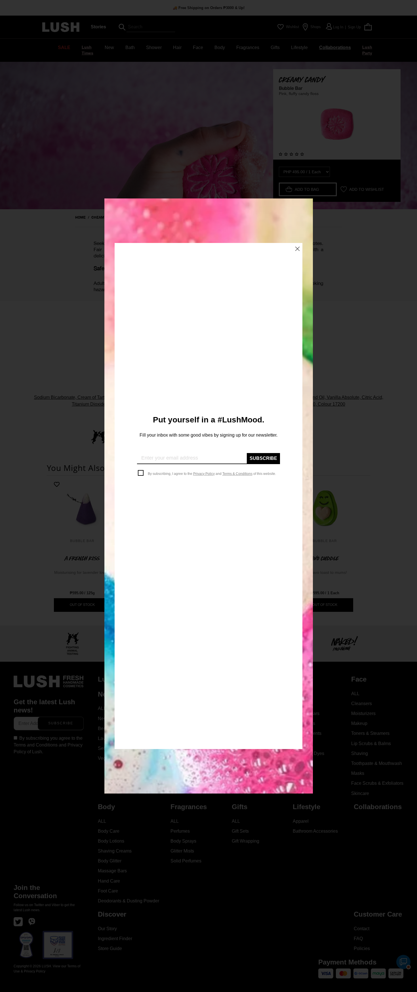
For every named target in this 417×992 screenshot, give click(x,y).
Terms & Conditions (237, 474)
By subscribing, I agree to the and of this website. (212, 474)
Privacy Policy (204, 474)
